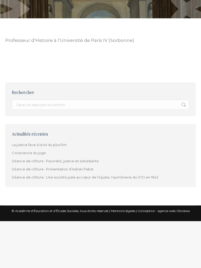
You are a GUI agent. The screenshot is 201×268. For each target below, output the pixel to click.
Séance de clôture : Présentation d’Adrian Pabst (52, 169)
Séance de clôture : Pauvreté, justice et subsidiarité (55, 161)
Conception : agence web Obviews (164, 211)
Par (90, 63)
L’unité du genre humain (37, 63)
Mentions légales (123, 211)
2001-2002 (11, 63)
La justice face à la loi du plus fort (39, 145)
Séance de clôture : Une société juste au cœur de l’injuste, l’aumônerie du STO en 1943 (85, 177)
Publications (64, 63)
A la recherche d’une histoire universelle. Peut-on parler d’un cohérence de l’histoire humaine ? (96, 57)
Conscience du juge (29, 153)
